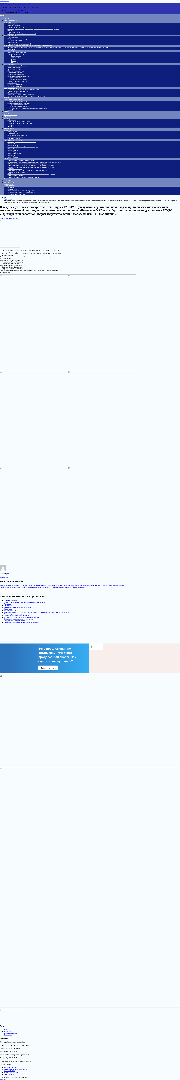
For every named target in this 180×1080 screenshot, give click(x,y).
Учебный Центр (9, 51)
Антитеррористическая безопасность (19, 106)
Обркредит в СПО (10, 185)
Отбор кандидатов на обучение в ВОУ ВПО (22, 34)
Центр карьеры (8, 179)
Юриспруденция (9, 182)
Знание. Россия (12, 148)
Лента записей (8, 1031)
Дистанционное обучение (16, 27)
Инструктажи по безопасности (17, 101)
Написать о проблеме (48, 668)
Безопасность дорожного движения (19, 103)
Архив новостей (9, 128)
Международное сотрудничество (14, 620)
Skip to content (4, 1)
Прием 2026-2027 (13, 37)
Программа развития (10, 20)
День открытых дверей (15, 40)
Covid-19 (10, 110)
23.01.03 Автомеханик (15, 169)
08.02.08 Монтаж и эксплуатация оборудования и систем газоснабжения (31, 167)
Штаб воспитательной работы (17, 66)
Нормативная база (13, 133)
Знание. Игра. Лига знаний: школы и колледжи (23, 147)
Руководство (8, 609)
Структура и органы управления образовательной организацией (24, 602)
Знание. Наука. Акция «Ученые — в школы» (22, 142)
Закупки (6, 113)
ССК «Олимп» (12, 83)
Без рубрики (14, 218)
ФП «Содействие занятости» (17, 52)
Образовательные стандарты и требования (17, 607)
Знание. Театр (12, 155)
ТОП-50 (6, 98)
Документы (15, 57)
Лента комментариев (10, 1033)
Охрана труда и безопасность (13, 99)
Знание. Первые (13, 157)
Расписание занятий (10, 115)
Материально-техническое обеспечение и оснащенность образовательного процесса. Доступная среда (36, 612)
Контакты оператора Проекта (17, 194)
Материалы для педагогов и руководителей (21, 192)
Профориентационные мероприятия (19, 39)
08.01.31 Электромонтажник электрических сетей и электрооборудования (31, 174)
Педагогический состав (11, 610)
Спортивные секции (14, 78)
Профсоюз (7, 111)
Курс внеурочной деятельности (18, 79)
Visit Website (4, 577)
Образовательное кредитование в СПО (20, 44)
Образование (8, 605)
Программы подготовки (15, 137)
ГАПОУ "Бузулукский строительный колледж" (15, 4)
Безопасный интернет (14, 67)
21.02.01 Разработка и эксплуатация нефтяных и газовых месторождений (31, 165)
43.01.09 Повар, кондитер (16, 175)
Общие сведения (13, 132)
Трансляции (11, 49)
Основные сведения (10, 600)
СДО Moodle (8, 116)
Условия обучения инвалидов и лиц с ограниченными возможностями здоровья (33, 29)
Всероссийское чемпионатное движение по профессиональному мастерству (28, 45)
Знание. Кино (12, 143)
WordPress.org (8, 1035)
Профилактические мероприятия (18, 76)
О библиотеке (12, 120)
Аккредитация (8, 184)
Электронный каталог (15, 125)
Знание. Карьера (13, 145)
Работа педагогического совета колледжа (21, 94)
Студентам (7, 22)
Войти (6, 1030)
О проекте (11, 187)
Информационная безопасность (18, 105)
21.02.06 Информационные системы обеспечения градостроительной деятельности (34, 162)
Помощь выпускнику (14, 32)
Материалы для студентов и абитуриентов (21, 191)
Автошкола (7, 130)
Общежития (11, 30)
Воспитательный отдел (11, 64)
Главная (6, 18)
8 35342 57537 (8, 10)
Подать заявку (15, 62)
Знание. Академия (13, 152)
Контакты (14, 59)
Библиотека (7, 118)
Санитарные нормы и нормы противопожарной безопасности (27, 108)
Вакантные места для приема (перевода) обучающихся (21, 617)
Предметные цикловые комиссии (18, 91)
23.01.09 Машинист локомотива (18, 172)
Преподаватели (16, 56)
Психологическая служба (16, 71)
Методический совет (14, 93)
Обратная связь (12, 42)
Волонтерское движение (15, 72)
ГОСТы (10, 126)
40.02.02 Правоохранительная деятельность (21, 160)
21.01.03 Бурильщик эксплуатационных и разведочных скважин (28, 170)
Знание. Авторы (13, 150)
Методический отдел (10, 88)
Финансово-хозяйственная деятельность (16, 615)
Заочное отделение (14, 25)
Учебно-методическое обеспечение (19, 121)
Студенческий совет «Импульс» (18, 81)
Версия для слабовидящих (13, 591)
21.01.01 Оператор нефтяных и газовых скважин (23, 177)
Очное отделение (13, 24)
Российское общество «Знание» (14, 140)
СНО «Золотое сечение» (15, 84)
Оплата (13, 61)
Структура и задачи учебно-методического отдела (23, 89)
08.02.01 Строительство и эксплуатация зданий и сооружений (27, 164)
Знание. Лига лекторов (15, 153)
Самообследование (14, 138)
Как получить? (12, 189)
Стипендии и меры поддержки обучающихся (18, 619)
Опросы (6, 158)
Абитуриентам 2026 (10, 35)
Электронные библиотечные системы (20, 123)
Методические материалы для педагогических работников (26, 96)
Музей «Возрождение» (15, 86)
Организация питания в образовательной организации (21, 622)
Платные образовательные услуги (15, 614)
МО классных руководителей (17, 74)
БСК (8, 218)
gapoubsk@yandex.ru (19, 10)
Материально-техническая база (17, 135)
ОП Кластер (8, 180)
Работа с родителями (14, 69)
